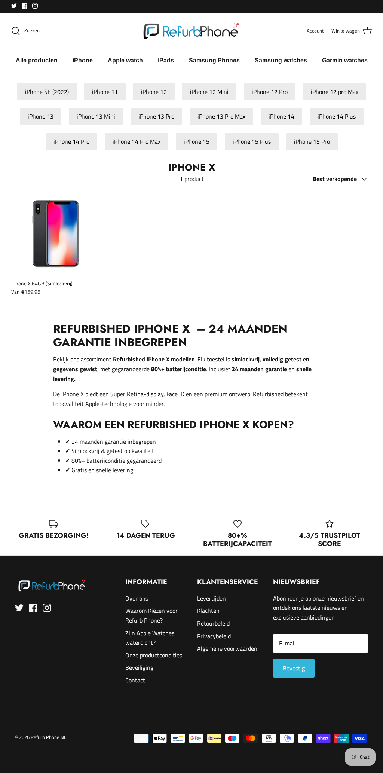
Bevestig (294, 668)
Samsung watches (281, 60)
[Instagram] (35, 6)
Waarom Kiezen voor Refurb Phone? (151, 615)
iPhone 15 (196, 141)
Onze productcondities (153, 655)
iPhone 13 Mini (96, 116)
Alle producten (37, 60)
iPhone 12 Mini (209, 91)
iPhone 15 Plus (252, 141)
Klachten (208, 610)
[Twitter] (14, 6)
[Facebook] (24, 6)
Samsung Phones (214, 60)
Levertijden (211, 598)
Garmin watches (345, 60)
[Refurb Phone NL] (191, 31)
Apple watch (125, 60)
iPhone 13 (40, 116)
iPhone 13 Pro (156, 116)
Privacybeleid (214, 636)
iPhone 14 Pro (71, 141)
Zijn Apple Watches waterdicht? (149, 638)
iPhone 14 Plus (337, 116)
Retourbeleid (213, 623)
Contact (135, 680)
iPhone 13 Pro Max (221, 116)
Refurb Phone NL (48, 737)
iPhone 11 (105, 91)
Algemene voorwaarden (227, 648)
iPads (166, 60)
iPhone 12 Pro (270, 91)
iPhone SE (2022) (47, 91)
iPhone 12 (154, 91)
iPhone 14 (281, 116)
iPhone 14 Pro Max (136, 141)
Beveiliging (139, 667)
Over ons (136, 598)
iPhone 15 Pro (312, 141)
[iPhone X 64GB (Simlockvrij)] (53, 233)
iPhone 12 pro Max (334, 91)
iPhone (83, 60)
